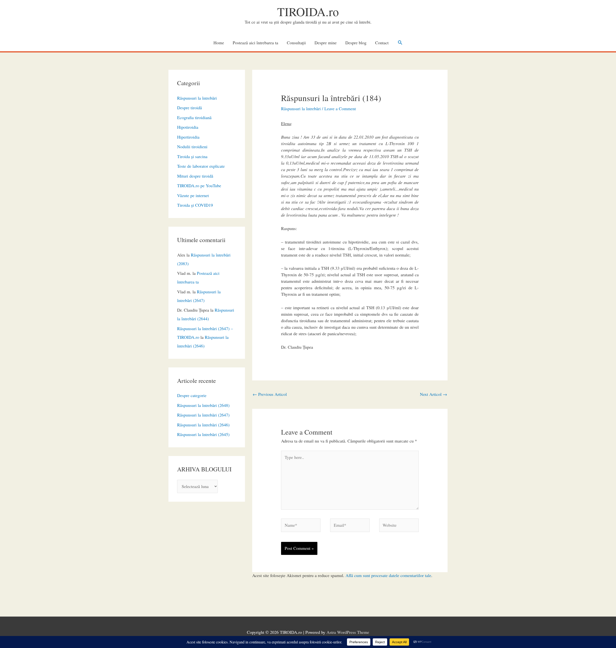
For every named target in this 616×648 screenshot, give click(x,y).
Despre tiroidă (189, 107)
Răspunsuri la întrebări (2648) (203, 405)
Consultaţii (296, 42)
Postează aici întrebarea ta (255, 42)
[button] (400, 42)
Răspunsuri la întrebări (197, 98)
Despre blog (355, 42)
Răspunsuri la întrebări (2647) (203, 415)
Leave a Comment (340, 108)
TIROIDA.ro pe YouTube (199, 185)
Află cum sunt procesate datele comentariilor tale (388, 575)
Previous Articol (270, 394)
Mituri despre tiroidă (195, 176)
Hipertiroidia (188, 137)
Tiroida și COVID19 (195, 205)
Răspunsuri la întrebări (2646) (203, 425)
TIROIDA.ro (308, 11)
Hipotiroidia (187, 127)
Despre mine (325, 42)
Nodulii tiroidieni (192, 146)
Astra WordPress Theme (348, 632)
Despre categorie (191, 395)
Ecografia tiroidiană (194, 117)
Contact (382, 42)
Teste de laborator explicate (201, 166)
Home (218, 42)
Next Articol (433, 394)
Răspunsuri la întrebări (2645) (203, 434)
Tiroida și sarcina (192, 156)
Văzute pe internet (193, 195)
